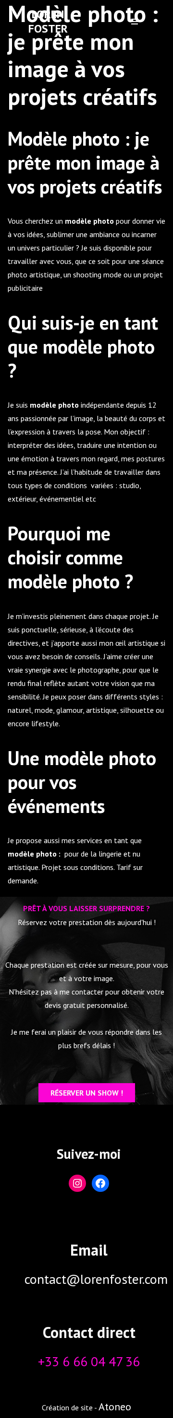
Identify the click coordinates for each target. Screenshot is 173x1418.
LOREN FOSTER (48, 21)
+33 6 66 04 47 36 (89, 1361)
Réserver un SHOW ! (86, 1093)
